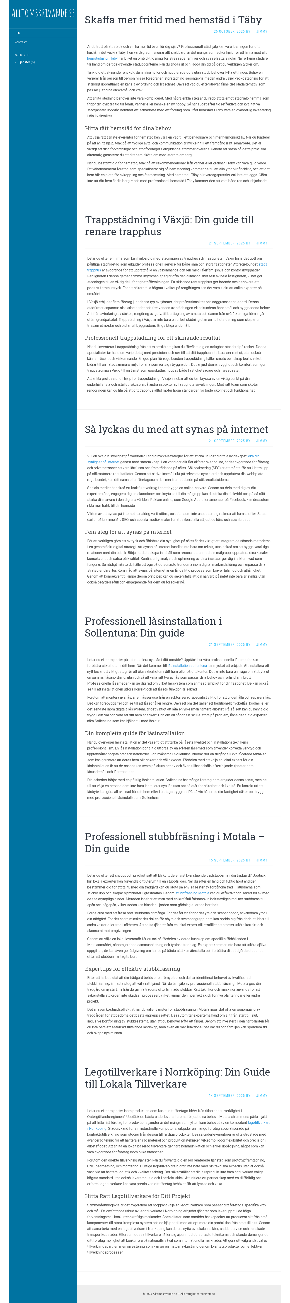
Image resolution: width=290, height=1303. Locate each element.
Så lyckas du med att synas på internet (176, 429)
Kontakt (21, 42)
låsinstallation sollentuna (187, 666)
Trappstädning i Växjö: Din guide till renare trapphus (169, 225)
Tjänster (24, 62)
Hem (17, 33)
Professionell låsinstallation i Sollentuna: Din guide (153, 626)
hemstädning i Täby (102, 58)
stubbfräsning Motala (192, 893)
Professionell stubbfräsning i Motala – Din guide (175, 842)
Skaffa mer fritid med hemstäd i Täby (173, 19)
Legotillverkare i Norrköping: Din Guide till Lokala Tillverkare (177, 1077)
